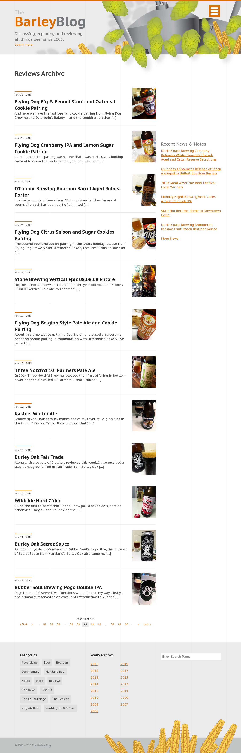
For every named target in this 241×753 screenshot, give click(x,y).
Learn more (24, 44)
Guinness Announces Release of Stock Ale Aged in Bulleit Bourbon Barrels (191, 171)
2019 (124, 664)
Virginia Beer (31, 708)
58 (71, 624)
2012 (94, 691)
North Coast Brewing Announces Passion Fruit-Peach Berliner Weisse (189, 227)
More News (170, 238)
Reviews (55, 681)
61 (92, 624)
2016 (94, 677)
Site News (28, 690)
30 (58, 624)
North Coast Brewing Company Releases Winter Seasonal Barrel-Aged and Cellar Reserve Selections (188, 155)
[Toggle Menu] (214, 11)
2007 (124, 704)
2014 (94, 684)
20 (51, 624)
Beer (47, 662)
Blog (50, 19)
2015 (124, 677)
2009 (124, 698)
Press (39, 681)
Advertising (30, 662)
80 (119, 624)
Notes (26, 681)
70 (112, 624)
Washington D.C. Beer (60, 708)
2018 (94, 671)
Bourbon (62, 662)
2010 (94, 698)
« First (23, 624)
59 (78, 624)
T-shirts (47, 690)
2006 (94, 711)
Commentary (30, 671)
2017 (124, 671)
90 (126, 624)
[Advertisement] (191, 100)
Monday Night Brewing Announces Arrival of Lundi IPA (188, 199)
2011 (124, 691)
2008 (94, 704)
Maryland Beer (55, 671)
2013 (124, 684)
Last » (147, 624)
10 (44, 624)
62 (99, 624)
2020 (94, 664)
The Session (60, 699)
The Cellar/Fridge (34, 699)
